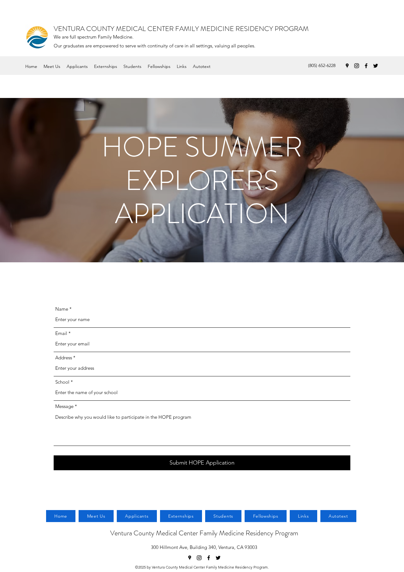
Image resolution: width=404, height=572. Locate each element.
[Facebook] (366, 66)
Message (64, 406)
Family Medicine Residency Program (248, 533)
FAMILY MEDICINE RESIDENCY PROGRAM (242, 28)
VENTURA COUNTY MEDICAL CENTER (114, 28)
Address (63, 357)
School (62, 382)
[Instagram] (357, 66)
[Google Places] (347, 66)
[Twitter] (375, 66)
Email (61, 333)
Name (61, 309)
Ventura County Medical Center (154, 533)
